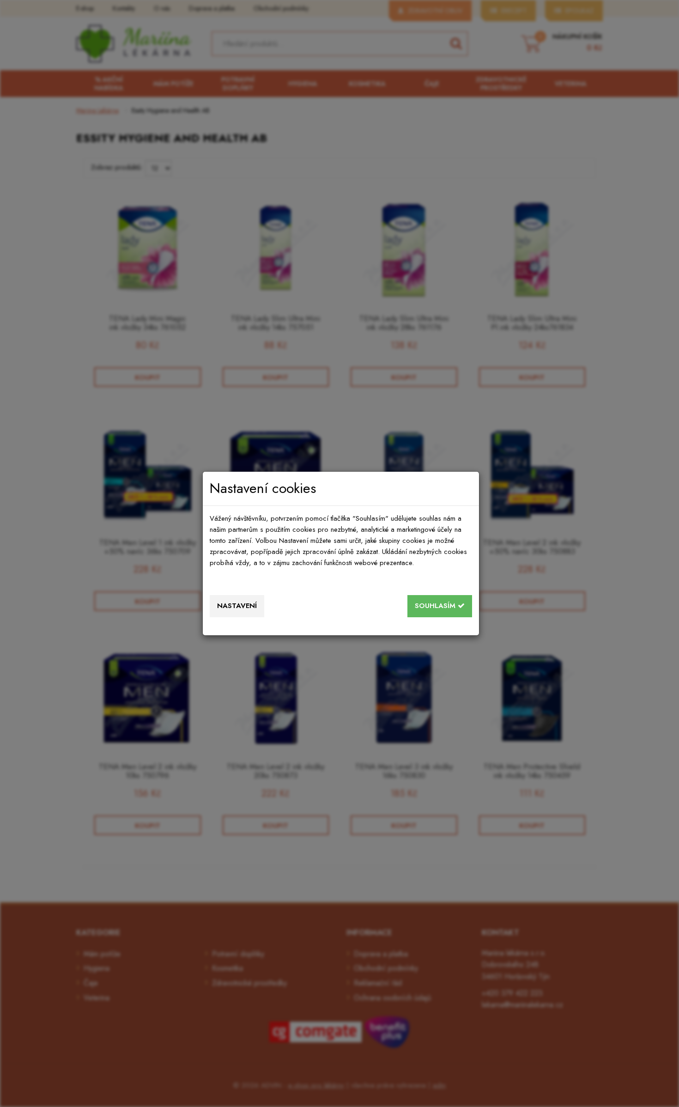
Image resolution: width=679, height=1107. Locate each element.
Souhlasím (436, 606)
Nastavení (237, 606)
